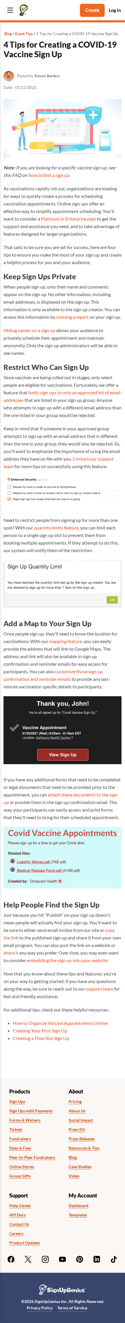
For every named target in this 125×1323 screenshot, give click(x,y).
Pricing (75, 1101)
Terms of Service (72, 1307)
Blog (8, 33)
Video (74, 1176)
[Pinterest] (79, 1259)
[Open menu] (10, 10)
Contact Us (19, 1224)
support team (99, 988)
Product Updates (24, 1242)
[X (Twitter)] (28, 1259)
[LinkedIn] (96, 1259)
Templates (78, 1215)
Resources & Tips (84, 1148)
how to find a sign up (48, 175)
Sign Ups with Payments (31, 1111)
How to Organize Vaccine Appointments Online (60, 1023)
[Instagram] (45, 1259)
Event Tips (24, 33)
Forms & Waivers (24, 1120)
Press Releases (82, 1138)
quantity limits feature (56, 527)
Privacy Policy (40, 1307)
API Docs (17, 1215)
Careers (16, 1233)
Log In (115, 10)
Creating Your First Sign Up (40, 1030)
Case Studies (80, 1166)
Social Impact (81, 1120)
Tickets (15, 1129)
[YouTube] (62, 1259)
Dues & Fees (20, 1148)
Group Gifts (20, 1176)
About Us (77, 1111)
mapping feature (65, 641)
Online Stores (21, 1166)
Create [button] (92, 10)
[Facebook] (11, 1259)
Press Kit (77, 1129)
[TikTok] (113, 1259)
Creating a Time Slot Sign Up (41, 1038)
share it (10, 952)
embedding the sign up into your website (67, 960)
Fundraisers (20, 1138)
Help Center (20, 1205)
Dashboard (78, 1205)
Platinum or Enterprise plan (68, 218)
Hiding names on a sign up (29, 330)
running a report (72, 317)
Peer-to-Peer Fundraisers (32, 1157)
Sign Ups (17, 1101)
